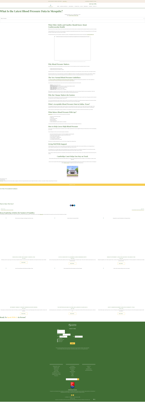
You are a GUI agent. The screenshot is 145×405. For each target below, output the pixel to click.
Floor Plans (77, 6)
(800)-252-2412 (82, 392)
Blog (72, 374)
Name (58, 329)
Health (70, 15)
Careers (88, 367)
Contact (94, 6)
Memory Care (60, 341)
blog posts (41, 214)
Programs (86, 6)
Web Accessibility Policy (75, 399)
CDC (70, 73)
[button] (72, 185)
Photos (90, 6)
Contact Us (89, 366)
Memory (72, 15)
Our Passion (72, 366)
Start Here (71, 6)
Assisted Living (60, 340)
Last (65, 332)
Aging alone (50, 114)
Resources (56, 375)
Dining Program (72, 371)
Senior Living (76, 15)
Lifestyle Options (63, 6)
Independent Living (61, 339)
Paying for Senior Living (56, 374)
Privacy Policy (69, 399)
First (65, 330)
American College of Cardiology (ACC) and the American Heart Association (61, 79)
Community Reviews (88, 370)
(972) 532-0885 (92, 3)
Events (81, 6)
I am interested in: (59, 338)
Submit (72, 343)
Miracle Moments (72, 367)
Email (74, 336)
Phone (58, 336)
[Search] (78, 379)
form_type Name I (60, 334)
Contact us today (66, 162)
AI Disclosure (79, 399)
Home (58, 6)
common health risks (90, 34)
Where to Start (56, 371)
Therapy (72, 370)
